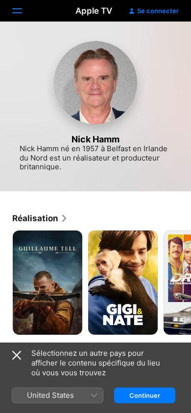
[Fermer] (16, 355)
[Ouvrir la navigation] (23, 11)
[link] (40, 218)
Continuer (144, 395)
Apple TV (93, 11)
